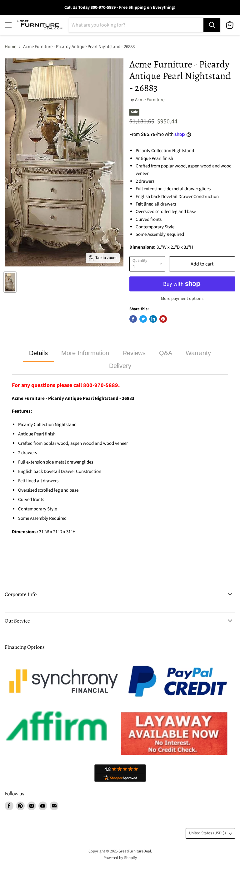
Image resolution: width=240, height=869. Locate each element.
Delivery (120, 365)
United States (207, 833)
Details (38, 353)
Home (10, 46)
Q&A (165, 353)
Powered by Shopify (120, 858)
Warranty (198, 353)
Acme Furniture (149, 100)
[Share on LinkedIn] (153, 319)
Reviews (134, 353)
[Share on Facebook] (133, 319)
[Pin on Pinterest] (163, 319)
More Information (85, 353)
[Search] (211, 25)
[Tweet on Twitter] (143, 319)
